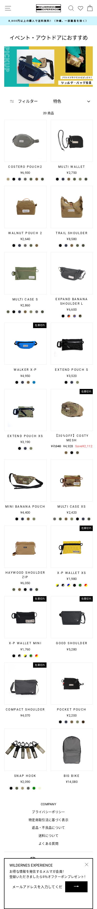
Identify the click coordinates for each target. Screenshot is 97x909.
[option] (48, 21)
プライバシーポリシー (48, 812)
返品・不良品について (48, 827)
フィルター (27, 101)
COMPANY (48, 804)
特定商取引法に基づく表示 (48, 820)
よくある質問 (48, 843)
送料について (48, 835)
